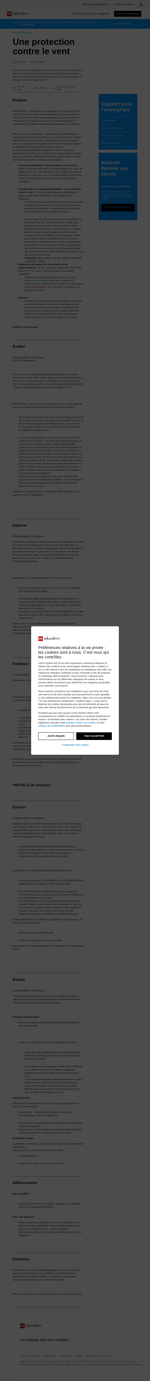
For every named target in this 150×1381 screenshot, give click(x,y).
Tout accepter (94, 736)
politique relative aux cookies (81, 722)
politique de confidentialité (51, 726)
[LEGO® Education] (49, 638)
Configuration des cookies (75, 745)
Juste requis (56, 736)
